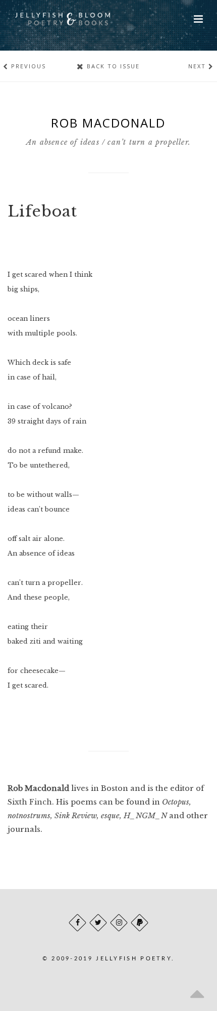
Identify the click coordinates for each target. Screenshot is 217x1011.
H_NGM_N (145, 815)
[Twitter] (98, 922)
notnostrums (29, 815)
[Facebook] (77, 922)
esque (110, 815)
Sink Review (76, 815)
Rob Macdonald (38, 788)
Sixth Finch (30, 802)
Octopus (175, 802)
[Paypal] (139, 922)
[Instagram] (119, 922)
